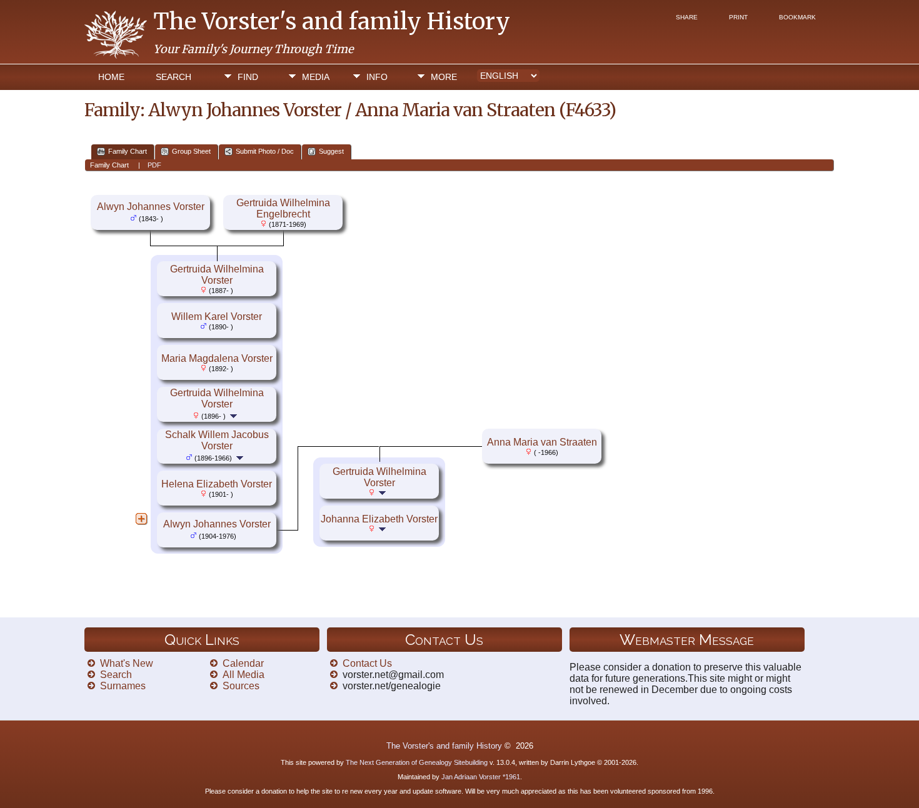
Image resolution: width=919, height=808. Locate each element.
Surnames (123, 686)
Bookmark (797, 17)
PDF (154, 165)
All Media (243, 674)
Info (377, 77)
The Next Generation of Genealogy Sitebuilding (417, 762)
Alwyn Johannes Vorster (150, 206)
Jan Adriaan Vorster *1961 (480, 777)
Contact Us (367, 663)
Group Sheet (191, 151)
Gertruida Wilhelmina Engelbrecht (283, 208)
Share (687, 17)
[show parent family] (168, 217)
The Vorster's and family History (331, 21)
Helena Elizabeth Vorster (216, 484)
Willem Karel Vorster (216, 316)
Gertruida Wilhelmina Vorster (217, 275)
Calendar (243, 663)
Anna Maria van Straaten (542, 442)
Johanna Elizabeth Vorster (379, 519)
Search (173, 77)
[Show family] (234, 415)
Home (111, 77)
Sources (241, 686)
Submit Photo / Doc (265, 151)
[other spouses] (141, 518)
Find (248, 77)
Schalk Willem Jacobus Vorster (217, 440)
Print (738, 17)
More (444, 77)
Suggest (331, 151)
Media (315, 77)
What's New (126, 663)
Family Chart (127, 151)
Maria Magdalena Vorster (217, 358)
